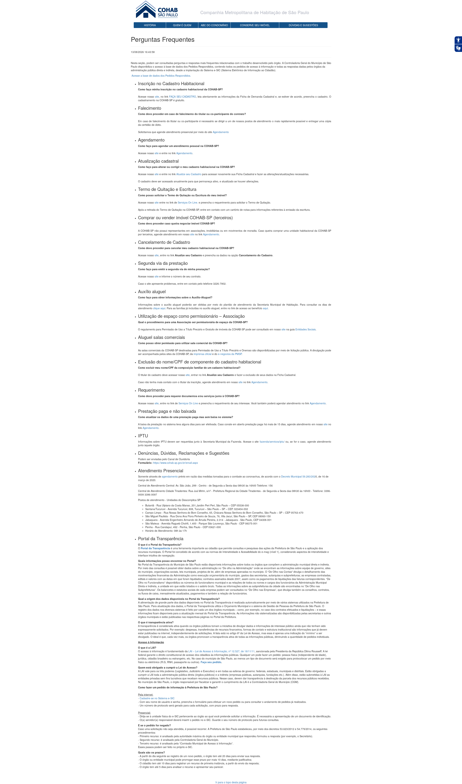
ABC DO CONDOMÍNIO (214, 25)
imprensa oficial (203, 354)
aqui (265, 308)
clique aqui (159, 308)
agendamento (170, 476)
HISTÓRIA (150, 25)
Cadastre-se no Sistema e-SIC (157, 698)
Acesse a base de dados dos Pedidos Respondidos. (161, 75)
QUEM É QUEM (182, 25)
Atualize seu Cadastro (188, 174)
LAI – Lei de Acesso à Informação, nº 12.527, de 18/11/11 (221, 651)
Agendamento (221, 132)
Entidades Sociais (305, 329)
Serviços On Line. (188, 202)
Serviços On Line (188, 403)
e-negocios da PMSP (230, 354)
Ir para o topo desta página (231, 782)
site (157, 96)
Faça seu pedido (211, 662)
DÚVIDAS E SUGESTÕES (303, 25)
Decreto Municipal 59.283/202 (298, 476)
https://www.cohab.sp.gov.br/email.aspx (175, 462)
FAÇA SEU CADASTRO (182, 96)
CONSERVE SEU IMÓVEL (255, 25)
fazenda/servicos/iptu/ (272, 441)
